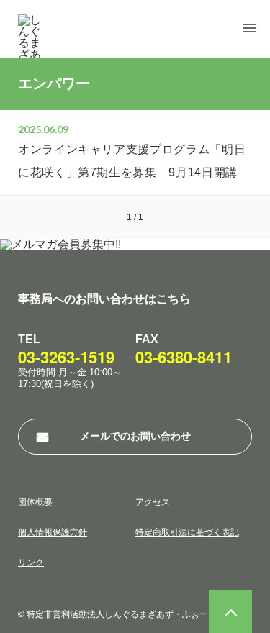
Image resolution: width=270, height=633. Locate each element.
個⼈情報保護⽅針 (52, 532)
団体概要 (35, 502)
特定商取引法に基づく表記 (187, 532)
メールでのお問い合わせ (135, 436)
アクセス (152, 502)
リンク (31, 562)
